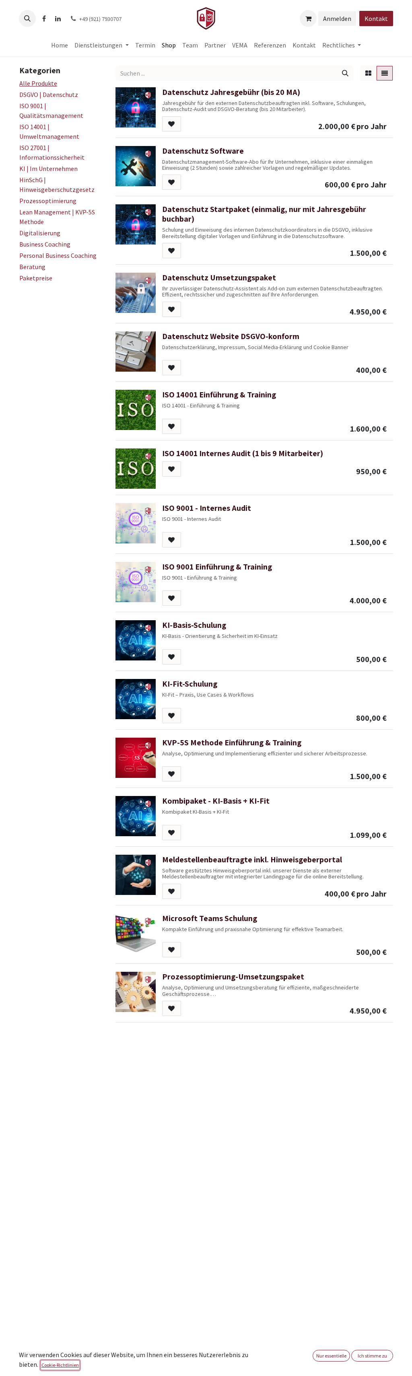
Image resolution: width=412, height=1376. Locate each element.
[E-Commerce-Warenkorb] (308, 18)
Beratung (32, 267)
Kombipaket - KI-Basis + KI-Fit (216, 801)
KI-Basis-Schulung (194, 625)
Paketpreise (35, 278)
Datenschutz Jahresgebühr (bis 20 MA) (231, 92)
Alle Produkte (38, 83)
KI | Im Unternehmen (48, 169)
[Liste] (384, 73)
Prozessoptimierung (47, 201)
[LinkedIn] (58, 18)
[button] (27, 18)
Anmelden (337, 18)
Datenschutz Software (203, 151)
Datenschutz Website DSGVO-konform (230, 336)
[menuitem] (59, 45)
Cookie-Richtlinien (60, 1365)
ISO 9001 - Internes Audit (206, 508)
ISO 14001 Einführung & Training (219, 394)
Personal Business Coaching (58, 255)
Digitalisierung (39, 233)
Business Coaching (44, 244)
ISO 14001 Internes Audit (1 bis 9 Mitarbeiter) (242, 453)
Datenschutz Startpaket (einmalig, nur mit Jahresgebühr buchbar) (264, 214)
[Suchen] (345, 73)
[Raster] (368, 73)
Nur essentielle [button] (331, 1356)
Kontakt (376, 18)
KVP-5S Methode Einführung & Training (231, 742)
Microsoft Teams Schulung (209, 918)
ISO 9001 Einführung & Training (217, 567)
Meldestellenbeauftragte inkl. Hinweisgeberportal (252, 859)
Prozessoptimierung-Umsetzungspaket (233, 976)
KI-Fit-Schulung (189, 684)
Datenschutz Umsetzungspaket (219, 277)
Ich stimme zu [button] (372, 1356)
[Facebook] (43, 18)
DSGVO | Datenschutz (48, 94)
